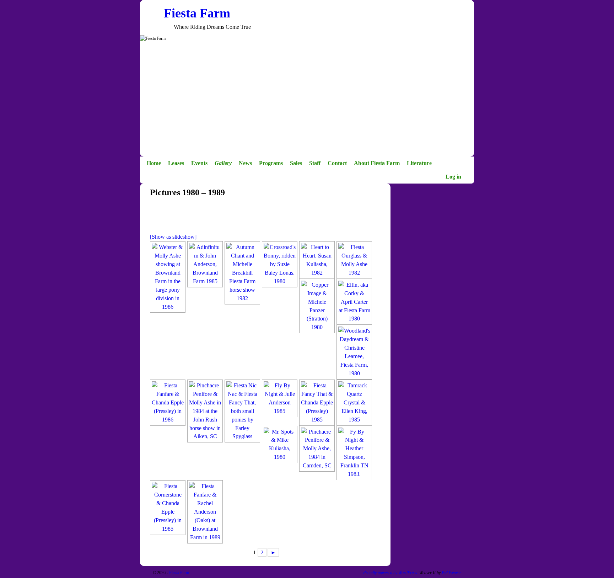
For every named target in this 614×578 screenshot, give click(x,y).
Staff (315, 163)
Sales (296, 163)
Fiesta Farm (197, 13)
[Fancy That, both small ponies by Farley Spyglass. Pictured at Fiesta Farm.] (242, 411)
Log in (453, 177)
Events (199, 163)
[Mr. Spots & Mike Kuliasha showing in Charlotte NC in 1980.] (279, 444)
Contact (337, 163)
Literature (419, 163)
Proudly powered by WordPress (390, 572)
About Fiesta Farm (377, 163)
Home (154, 163)
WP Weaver (451, 572)
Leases (176, 163)
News (245, 163)
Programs (271, 163)
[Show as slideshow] (173, 237)
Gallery (223, 163)
